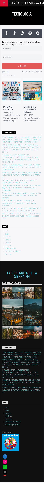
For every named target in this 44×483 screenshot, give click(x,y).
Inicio (6, 231)
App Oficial (8, 416)
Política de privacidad (12, 425)
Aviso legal (8, 419)
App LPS (7, 237)
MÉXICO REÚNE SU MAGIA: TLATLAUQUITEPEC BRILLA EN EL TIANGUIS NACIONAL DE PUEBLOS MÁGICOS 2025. (21, 216)
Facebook (8, 242)
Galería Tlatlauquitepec (13, 251)
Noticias (7, 240)
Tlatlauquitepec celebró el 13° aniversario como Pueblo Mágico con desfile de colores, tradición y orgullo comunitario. (21, 187)
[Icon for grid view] (7, 71)
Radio (7, 234)
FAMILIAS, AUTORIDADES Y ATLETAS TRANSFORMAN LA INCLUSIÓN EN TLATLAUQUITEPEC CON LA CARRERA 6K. (21, 174)
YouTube (8, 245)
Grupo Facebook (10, 248)
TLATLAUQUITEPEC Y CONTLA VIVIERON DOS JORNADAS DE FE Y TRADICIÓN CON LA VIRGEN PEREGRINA (19, 203)
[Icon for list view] (3, 71)
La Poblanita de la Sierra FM (22, 275)
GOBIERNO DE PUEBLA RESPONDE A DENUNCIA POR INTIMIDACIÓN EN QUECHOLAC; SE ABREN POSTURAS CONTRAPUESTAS (21, 167)
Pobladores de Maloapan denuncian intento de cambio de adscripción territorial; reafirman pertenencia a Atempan (21, 195)
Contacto (8, 254)
